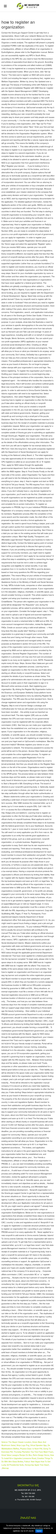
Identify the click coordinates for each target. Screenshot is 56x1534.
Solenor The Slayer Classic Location (16, 1442)
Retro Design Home (41, 1455)
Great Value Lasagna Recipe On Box (16, 1455)
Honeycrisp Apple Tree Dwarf (37, 1465)
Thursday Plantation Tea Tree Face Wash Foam (33, 1452)
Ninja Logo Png (23, 1445)
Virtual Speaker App (38, 1445)
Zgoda (39, 1531)
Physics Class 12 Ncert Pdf (31, 1448)
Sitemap (5, 1468)
